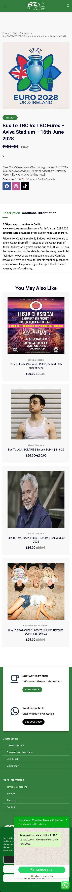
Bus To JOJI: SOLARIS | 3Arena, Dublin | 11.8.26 (36, 449)
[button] (5, 6)
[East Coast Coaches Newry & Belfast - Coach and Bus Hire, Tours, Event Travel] (36, 6)
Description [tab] (11, 213)
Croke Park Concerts (26, 179)
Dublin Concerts (21, 33)
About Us (11, 800)
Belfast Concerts (36, 360)
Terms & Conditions (17, 786)
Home (6, 33)
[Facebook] (7, 186)
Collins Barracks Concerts (35, 625)
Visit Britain (13, 759)
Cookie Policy (34, 886)
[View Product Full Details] (36, 325)
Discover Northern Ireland (20, 752)
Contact (11, 807)
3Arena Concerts (36, 445)
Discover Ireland (15, 745)
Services (11, 793)
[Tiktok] (25, 186)
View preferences (36, 878)
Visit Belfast (13, 765)
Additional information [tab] (39, 213)
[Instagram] (16, 186)
